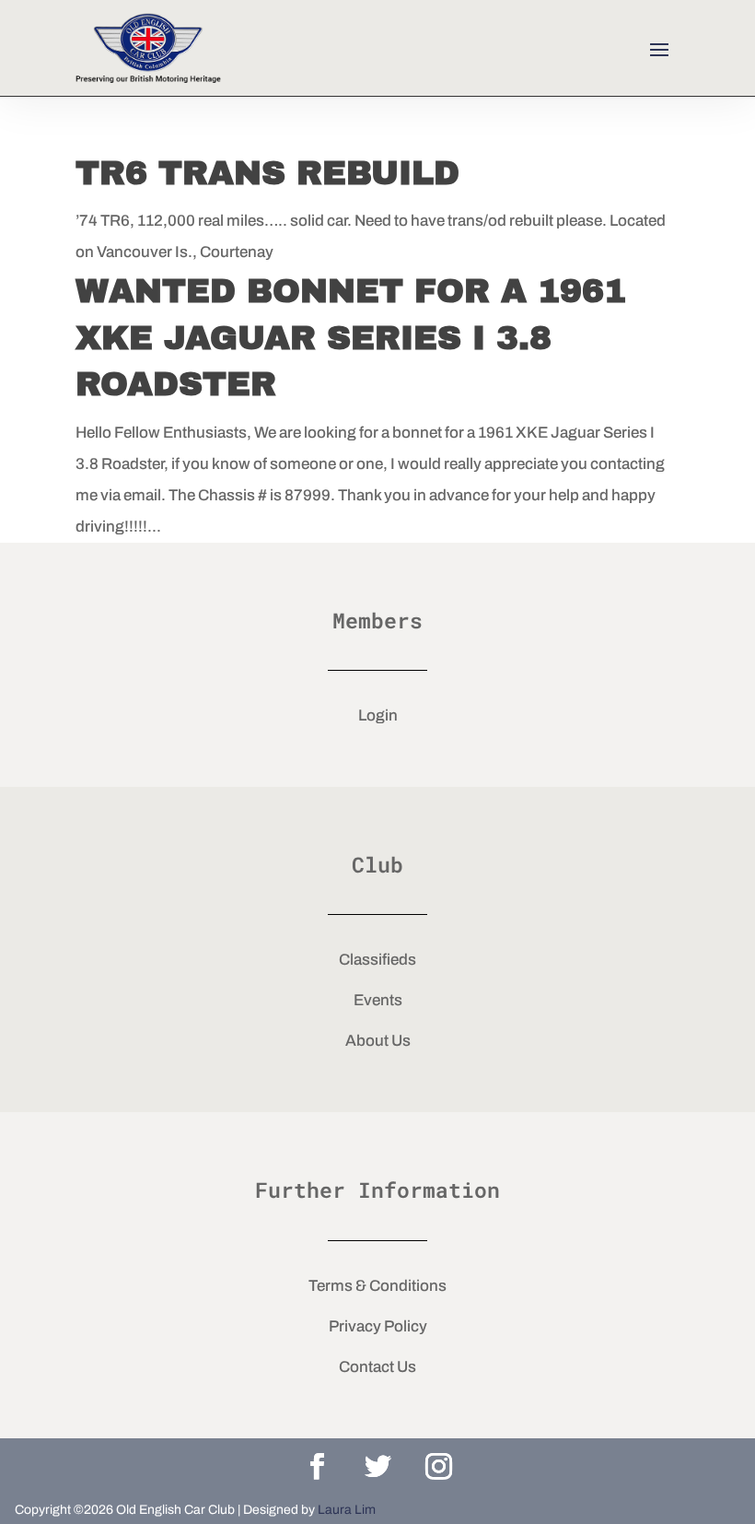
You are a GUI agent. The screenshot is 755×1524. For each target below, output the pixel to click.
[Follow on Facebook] (316, 1467)
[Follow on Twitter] (377, 1467)
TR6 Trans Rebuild (267, 173)
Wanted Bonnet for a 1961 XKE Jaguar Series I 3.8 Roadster (351, 338)
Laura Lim (347, 1510)
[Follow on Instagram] (438, 1467)
